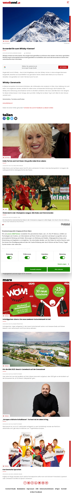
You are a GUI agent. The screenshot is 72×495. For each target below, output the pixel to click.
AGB (37, 489)
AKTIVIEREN (63, 67)
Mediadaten (21, 489)
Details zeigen (62, 264)
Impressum (30, 489)
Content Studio (10, 489)
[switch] (27, 257)
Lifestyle (7, 41)
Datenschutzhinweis (47, 489)
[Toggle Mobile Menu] (68, 2)
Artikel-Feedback (36, 492)
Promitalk (7, 157)
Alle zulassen (59, 269)
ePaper (57, 489)
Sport (6, 209)
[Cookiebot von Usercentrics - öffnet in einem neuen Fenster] (62, 224)
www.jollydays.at (8, 103)
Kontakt (64, 489)
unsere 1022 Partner (13, 233)
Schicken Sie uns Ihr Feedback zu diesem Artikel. (38, 108)
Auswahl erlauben (35, 269)
